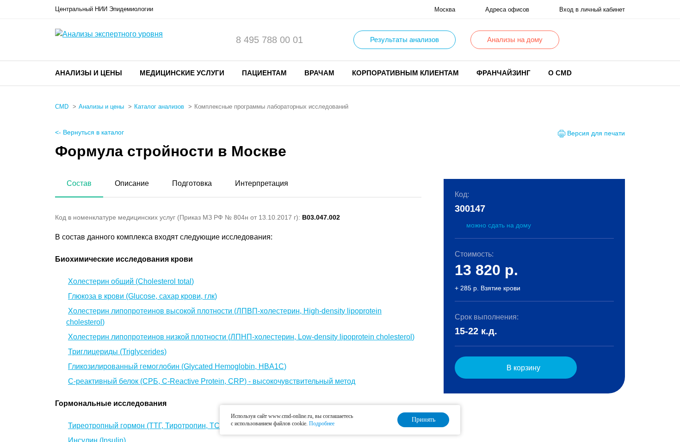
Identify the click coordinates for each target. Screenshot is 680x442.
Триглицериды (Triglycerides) (117, 352)
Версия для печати (596, 133)
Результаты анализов (404, 39)
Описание (132, 183)
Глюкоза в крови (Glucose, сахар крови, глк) (142, 296)
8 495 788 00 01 (269, 40)
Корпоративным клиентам (405, 73)
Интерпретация (261, 183)
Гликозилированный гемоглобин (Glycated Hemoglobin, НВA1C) (177, 366)
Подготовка (192, 183)
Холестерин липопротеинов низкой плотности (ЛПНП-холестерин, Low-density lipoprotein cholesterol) (241, 337)
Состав (79, 183)
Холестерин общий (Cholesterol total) (131, 281)
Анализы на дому (515, 39)
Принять (423, 419)
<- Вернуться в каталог (89, 132)
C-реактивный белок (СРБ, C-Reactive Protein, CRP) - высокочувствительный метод (211, 381)
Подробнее (321, 423)
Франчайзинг (503, 73)
